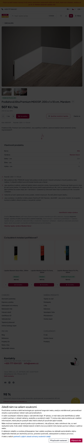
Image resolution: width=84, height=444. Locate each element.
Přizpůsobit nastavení (58, 440)
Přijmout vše (76, 440)
